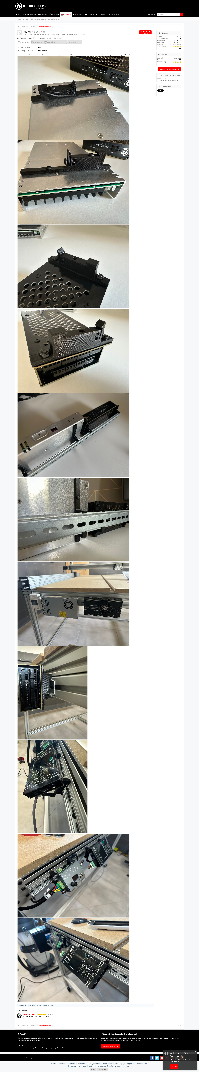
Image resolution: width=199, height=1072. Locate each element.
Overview (24, 42)
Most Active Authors (38, 19)
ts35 (60, 38)
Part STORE (22, 14)
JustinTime (30, 1005)
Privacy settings (47, 1048)
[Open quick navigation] (180, 27)
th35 (55, 38)
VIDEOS (90, 14)
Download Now (145, 32)
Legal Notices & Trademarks (62, 1048)
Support (117, 14)
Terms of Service (23, 1048)
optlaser (49, 38)
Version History (56, 42)
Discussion (75, 42)
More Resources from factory (170, 75)
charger (31, 38)
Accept (93, 1069)
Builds (32, 14)
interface (42, 38)
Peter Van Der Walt (42, 1005)
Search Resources (23, 19)
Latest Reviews (53, 19)
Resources (67, 15)
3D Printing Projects (175, 44)
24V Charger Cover (162, 79)
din (36, 38)
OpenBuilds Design (27, 1058)
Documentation (104, 14)
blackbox (23, 38)
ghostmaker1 (22, 1005)
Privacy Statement (35, 1048)
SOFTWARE (78, 14)
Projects (54, 14)
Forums (43, 14)
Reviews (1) (38, 42)
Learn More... (102, 1069)
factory (179, 37)
